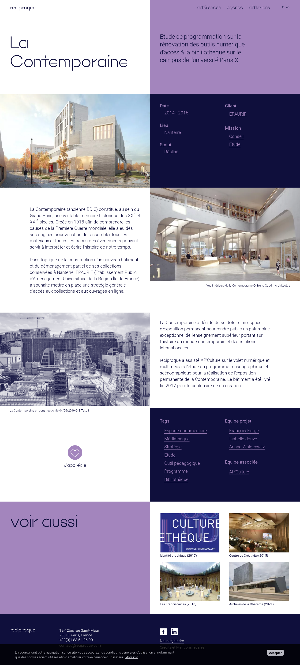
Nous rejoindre (172, 641)
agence (235, 7)
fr (283, 7)
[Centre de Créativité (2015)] (259, 551)
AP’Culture (239, 472)
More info (131, 657)
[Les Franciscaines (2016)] (190, 599)
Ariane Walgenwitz (247, 447)
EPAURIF (238, 114)
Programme (176, 471)
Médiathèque (177, 439)
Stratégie (173, 447)
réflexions (259, 7)
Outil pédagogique (182, 463)
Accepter (275, 652)
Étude (234, 144)
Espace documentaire (185, 430)
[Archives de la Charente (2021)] (259, 599)
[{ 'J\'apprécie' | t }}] (75, 452)
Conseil (236, 136)
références (209, 7)
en (287, 7)
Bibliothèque (176, 479)
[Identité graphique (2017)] (190, 551)
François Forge (244, 430)
